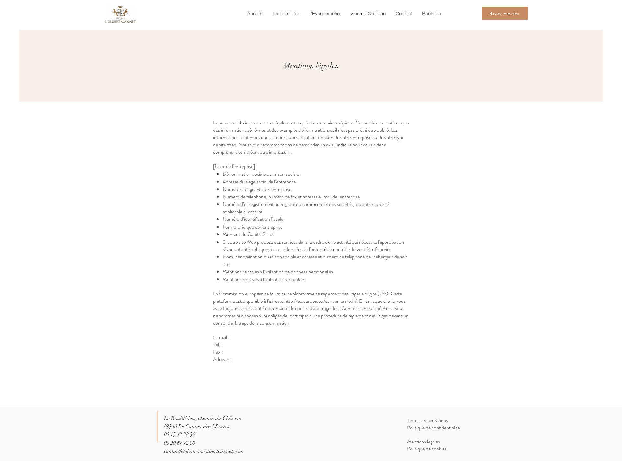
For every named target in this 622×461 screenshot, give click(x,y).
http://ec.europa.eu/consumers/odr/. (321, 301)
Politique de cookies (426, 448)
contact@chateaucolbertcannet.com (204, 451)
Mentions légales (423, 441)
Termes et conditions (427, 420)
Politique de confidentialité (433, 427)
